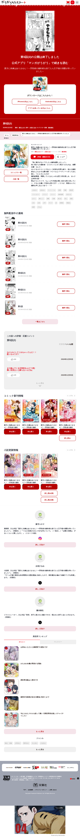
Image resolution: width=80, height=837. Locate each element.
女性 (39, 203)
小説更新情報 (11, 450)
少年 (44, 203)
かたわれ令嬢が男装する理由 (31, 663)
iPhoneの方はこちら (25, 101)
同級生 (68, 203)
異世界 (71, 190)
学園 (65, 190)
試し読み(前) (49, 493)
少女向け (34, 190)
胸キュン (41, 198)
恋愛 (59, 190)
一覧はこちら (40, 321)
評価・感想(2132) (44, 157)
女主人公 (68, 194)
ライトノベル (51, 190)
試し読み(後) (49, 500)
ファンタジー (35, 194)
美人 (66, 198)
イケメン (52, 194)
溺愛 (48, 198)
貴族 (71, 198)
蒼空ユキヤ (22, 127)
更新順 (61, 344)
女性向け (42, 190)
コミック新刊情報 (13, 395)
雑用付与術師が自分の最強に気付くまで (35, 697)
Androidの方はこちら (53, 101)
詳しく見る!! (40, 545)
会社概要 (30, 789)
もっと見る (40, 383)
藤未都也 (50, 127)
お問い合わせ (53, 789)
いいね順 (69, 344)
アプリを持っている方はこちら (39, 108)
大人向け (34, 743)
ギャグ (50, 203)
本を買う (12, 431)
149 (14, 375)
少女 (33, 203)
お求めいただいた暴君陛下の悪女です (34, 647)
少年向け (17, 743)
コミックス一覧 (16, 172)
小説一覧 (16, 179)
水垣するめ (33, 127)
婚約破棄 (60, 194)
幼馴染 (61, 203)
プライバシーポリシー (41, 789)
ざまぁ (39, 207)
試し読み (67, 438)
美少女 (59, 198)
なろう (34, 198)
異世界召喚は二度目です (29, 680)
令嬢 (53, 198)
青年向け (26, 743)
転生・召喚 (8, 743)
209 (14, 359)
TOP (24, 789)
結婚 (33, 207)
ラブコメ (45, 194)
